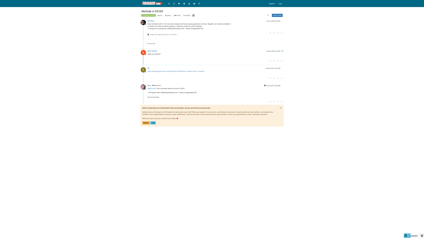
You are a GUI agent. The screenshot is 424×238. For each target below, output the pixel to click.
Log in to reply (277, 15)
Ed (148, 68)
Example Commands (149, 15)
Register (146, 123)
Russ (149, 85)
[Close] (280, 108)
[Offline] (144, 22)
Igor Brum (151, 21)
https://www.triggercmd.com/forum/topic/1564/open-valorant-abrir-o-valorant (176, 71)
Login (153, 123)
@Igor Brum (157, 85)
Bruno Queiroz (152, 51)
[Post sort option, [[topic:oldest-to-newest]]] (268, 15)
